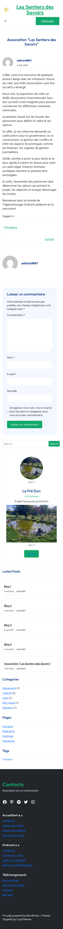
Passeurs (7, 707)
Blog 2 (8, 605)
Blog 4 (8, 644)
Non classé (8, 702)
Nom (11, 357)
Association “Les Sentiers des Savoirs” (27, 663)
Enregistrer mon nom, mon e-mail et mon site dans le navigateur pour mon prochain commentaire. (31, 411)
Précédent (10, 227)
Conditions (8, 820)
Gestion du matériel (13, 830)
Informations (7, 759)
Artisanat (7, 890)
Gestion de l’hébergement (17, 865)
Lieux (5, 698)
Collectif (7, 693)
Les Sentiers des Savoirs (35, 9)
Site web (12, 391)
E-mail (11, 374)
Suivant (49, 239)
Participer (47, 21)
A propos (7, 726)
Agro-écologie (10, 880)
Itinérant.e (8, 731)
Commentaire (16, 315)
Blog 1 (7, 586)
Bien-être (7, 895)
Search (54, 443)
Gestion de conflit (12, 825)
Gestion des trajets (13, 835)
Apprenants (9, 688)
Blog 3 (8, 625)
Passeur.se (8, 741)
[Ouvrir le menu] (5, 21)
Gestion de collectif (13, 885)
